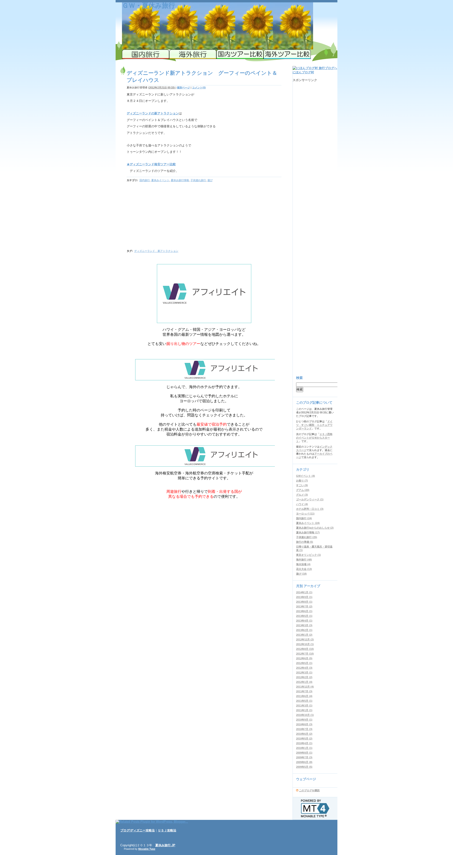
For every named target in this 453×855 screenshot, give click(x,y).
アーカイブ (312, 586)
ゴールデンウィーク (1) (309, 499)
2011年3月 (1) (304, 705)
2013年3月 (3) (304, 625)
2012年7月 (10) (305, 653)
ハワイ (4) (302, 504)
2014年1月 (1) (304, 592)
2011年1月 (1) (304, 710)
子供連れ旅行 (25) (306, 537)
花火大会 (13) (304, 569)
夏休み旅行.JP (165, 845)
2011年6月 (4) (304, 696)
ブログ (125, 830)
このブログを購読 (309, 790)
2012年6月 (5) (304, 658)
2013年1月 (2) (304, 634)
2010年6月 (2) (304, 733)
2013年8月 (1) (304, 601)
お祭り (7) (302, 480)
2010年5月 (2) (304, 738)
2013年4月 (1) (304, 620)
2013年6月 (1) (304, 611)
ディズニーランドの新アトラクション (153, 113)
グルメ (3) (302, 494)
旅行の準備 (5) (304, 541)
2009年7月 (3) (304, 757)
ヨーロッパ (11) (305, 513)
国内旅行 (144, 180)
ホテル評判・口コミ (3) (309, 508)
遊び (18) (301, 573)
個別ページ (183, 87)
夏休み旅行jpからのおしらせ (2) (315, 527)
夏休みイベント (160, 180)
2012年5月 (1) (304, 663)
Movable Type (146, 848)
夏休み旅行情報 (180, 180)
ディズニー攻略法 (142, 830)
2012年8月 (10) (305, 648)
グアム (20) (302, 490)
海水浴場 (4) (303, 564)
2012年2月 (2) (304, 677)
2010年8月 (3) (304, 724)
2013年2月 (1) (304, 630)
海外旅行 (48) (304, 559)
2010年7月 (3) (304, 729)
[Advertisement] (166, 215)
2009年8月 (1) (304, 752)
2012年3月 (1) (304, 672)
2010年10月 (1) (305, 715)
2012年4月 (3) (304, 667)
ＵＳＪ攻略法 (167, 830)
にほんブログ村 (303, 72)
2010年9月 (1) (304, 719)
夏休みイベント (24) (308, 523)
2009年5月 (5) (304, 766)
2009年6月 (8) (304, 762)
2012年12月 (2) (305, 639)
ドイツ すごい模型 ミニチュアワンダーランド (314, 425)
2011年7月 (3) (304, 691)
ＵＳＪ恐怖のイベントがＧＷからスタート (314, 438)
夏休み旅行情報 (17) (308, 532)
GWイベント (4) (305, 475)
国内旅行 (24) (304, 518)
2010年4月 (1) (304, 743)
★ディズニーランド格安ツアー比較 (151, 164)
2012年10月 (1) (305, 644)
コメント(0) (199, 87)
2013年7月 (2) (304, 606)
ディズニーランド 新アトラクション (156, 250)
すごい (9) (302, 485)
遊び (210, 180)
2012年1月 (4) (304, 682)
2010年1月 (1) (304, 748)
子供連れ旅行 (198, 180)
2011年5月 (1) (304, 700)
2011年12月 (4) (305, 686)
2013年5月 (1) (304, 615)
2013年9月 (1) (304, 597)
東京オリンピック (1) (308, 554)
